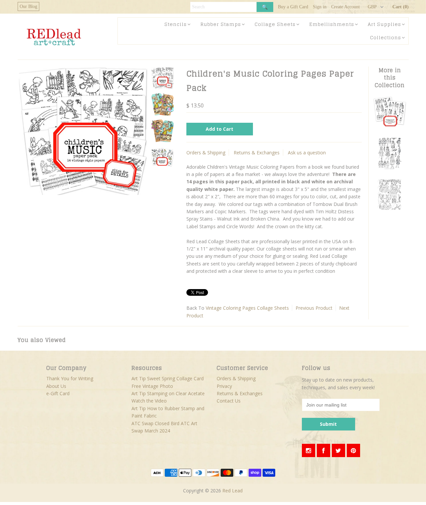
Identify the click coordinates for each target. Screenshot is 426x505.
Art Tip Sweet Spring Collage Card (167, 378)
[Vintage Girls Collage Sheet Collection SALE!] (389, 126)
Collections (385, 37)
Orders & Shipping (205, 152)
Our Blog (28, 6)
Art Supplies (384, 24)
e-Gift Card (58, 393)
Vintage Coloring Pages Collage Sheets (247, 308)
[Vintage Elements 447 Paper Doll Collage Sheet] (389, 209)
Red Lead (232, 490)
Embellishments (331, 24)
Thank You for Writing (69, 378)
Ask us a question (307, 152)
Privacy (224, 386)
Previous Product (314, 308)
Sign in (319, 6)
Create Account (345, 6)
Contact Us (229, 401)
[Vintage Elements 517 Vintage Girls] (389, 168)
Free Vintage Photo (152, 386)
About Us (56, 386)
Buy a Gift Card (293, 6)
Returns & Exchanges (257, 152)
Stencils (175, 24)
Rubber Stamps (220, 24)
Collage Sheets (275, 24)
